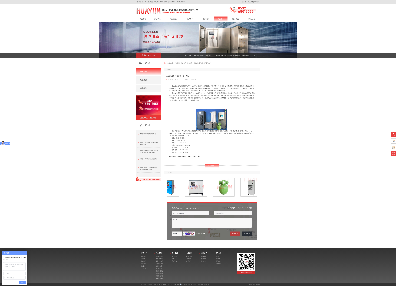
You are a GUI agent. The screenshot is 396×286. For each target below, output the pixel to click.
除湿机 (143, 266)
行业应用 (159, 253)
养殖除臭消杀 (159, 276)
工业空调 (253, 55)
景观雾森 (143, 263)
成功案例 (174, 256)
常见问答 (143, 88)
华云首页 (177, 63)
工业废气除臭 (159, 263)
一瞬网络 (257, 284)
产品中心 (250, 2)
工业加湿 (143, 256)
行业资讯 (143, 80)
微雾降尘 (143, 258)
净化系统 (229, 55)
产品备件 (188, 261)
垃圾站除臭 (159, 268)
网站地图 (256, 2)
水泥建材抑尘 (159, 271)
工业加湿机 (208, 55)
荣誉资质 (218, 261)
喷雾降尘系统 (245, 55)
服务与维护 (189, 256)
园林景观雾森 (159, 278)
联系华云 (218, 263)
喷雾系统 (223, 55)
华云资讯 (183, 63)
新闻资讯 (143, 72)
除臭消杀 (143, 261)
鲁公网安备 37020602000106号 (189, 284)
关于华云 (244, 2)
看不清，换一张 (200, 233)
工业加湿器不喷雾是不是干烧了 (202, 63)
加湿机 (202, 55)
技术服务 (189, 253)
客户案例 (175, 253)
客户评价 (174, 261)
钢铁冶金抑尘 (159, 258)
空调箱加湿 (159, 266)
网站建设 (251, 284)
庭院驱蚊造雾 (159, 273)
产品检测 (188, 258)
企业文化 (218, 258)
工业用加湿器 (216, 55)
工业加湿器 (195, 55)
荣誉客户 (174, 258)
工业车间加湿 (159, 261)
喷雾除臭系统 (237, 55)
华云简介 (218, 256)
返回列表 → (212, 165)
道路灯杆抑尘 (159, 256)
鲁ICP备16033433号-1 (173, 284)
